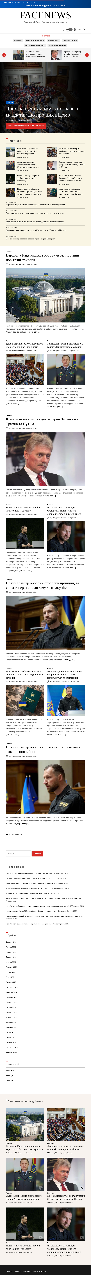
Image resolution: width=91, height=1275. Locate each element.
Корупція (45, 6)
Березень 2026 (11, 967)
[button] (4, 55)
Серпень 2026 (11, 942)
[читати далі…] (33, 332)
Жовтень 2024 (11, 1052)
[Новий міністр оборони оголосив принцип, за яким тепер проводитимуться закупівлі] (45, 623)
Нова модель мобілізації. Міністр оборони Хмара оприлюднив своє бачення (70, 191)
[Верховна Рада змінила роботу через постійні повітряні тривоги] (45, 295)
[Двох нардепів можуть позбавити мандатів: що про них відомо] (25, 369)
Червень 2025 (11, 1012)
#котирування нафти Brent (34, 45)
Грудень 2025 (11, 982)
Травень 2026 (11, 957)
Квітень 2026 (11, 962)
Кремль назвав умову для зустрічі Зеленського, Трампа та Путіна (70, 53)
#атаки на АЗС (53, 41)
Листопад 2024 (12, 1047)
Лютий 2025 (10, 1032)
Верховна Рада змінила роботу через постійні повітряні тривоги (27, 151)
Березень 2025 (11, 1027)
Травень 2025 (11, 1017)
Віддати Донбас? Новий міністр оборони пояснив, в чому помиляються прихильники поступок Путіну (65, 676)
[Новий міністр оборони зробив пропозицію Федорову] (25, 533)
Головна (28, 6)
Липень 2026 (11, 947)
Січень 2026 (10, 977)
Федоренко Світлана (25, 120)
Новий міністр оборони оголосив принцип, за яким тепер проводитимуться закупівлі (29, 193)
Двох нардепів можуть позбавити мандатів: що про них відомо (71, 151)
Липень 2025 (11, 1007)
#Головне (18, 41)
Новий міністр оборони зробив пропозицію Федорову (28, 178)
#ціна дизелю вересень (57, 45)
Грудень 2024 (11, 1042)
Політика (53, 6)
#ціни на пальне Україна (35, 41)
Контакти (62, 6)
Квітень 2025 (11, 1022)
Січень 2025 (10, 1037)
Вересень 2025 (11, 997)
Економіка (37, 6)
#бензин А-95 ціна (70, 41)
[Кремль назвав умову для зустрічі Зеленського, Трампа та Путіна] (45, 459)
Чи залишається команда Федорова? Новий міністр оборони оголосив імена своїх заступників (70, 179)
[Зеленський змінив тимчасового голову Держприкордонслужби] (66, 369)
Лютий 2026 (10, 972)
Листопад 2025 (12, 987)
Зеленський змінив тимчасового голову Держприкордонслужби (32, 53)
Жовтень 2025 (11, 992)
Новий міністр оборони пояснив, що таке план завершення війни (31, 924)
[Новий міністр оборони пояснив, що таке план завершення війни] (45, 787)
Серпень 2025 (11, 1002)
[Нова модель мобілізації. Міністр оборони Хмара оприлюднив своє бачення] (25, 700)
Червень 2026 (11, 952)
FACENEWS (45, 15)
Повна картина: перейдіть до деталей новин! (26, 125)
